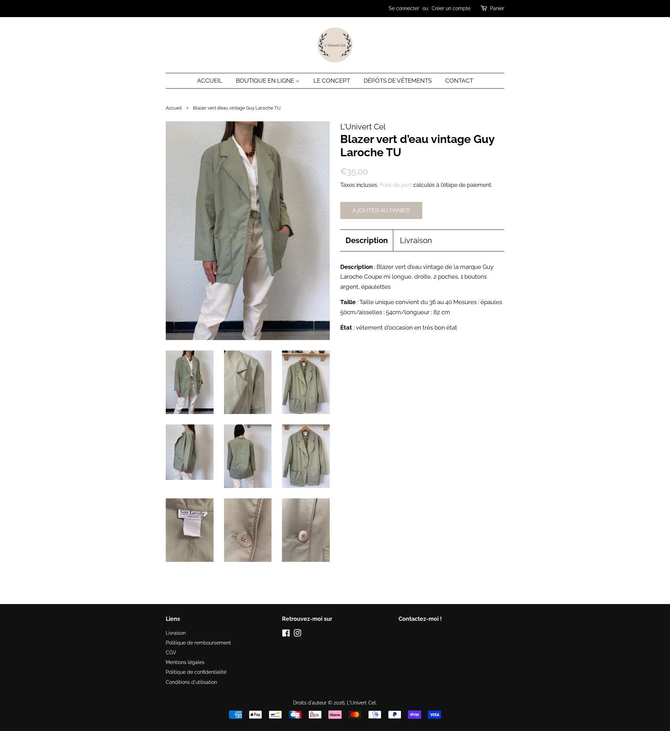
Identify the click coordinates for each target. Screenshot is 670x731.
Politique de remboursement (198, 643)
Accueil (209, 80)
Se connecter (404, 8)
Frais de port (396, 185)
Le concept (331, 80)
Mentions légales (185, 662)
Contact (459, 80)
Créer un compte (451, 8)
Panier (497, 8)
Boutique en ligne (266, 80)
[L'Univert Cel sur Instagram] (297, 634)
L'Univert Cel (361, 703)
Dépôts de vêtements (398, 80)
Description (366, 240)
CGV (171, 652)
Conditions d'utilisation (191, 682)
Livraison (416, 240)
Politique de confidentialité (196, 672)
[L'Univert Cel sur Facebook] (286, 634)
